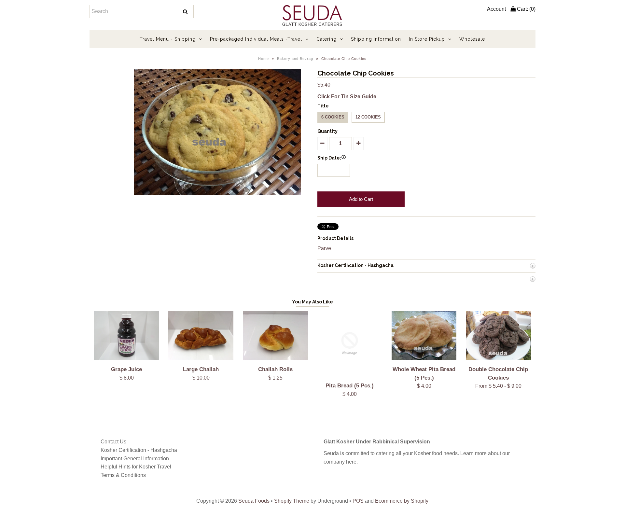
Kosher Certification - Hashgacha (139, 450)
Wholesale (472, 39)
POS (358, 501)
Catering (326, 39)
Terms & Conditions (123, 475)
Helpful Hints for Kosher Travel (136, 466)
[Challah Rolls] (275, 358)
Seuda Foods (254, 501)
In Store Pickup (427, 39)
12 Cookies (368, 117)
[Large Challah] (200, 358)
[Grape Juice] (126, 358)
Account (496, 9)
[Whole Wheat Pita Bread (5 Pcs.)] (424, 358)
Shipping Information (376, 39)
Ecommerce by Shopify (401, 501)
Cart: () (525, 9)
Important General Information (135, 458)
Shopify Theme (291, 501)
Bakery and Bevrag (295, 59)
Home (263, 59)
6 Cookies (332, 117)
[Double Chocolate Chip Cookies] (498, 358)
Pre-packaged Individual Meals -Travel (256, 39)
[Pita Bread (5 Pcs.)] (349, 374)
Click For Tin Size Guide (346, 96)
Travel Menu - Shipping (168, 39)
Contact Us (113, 441)
